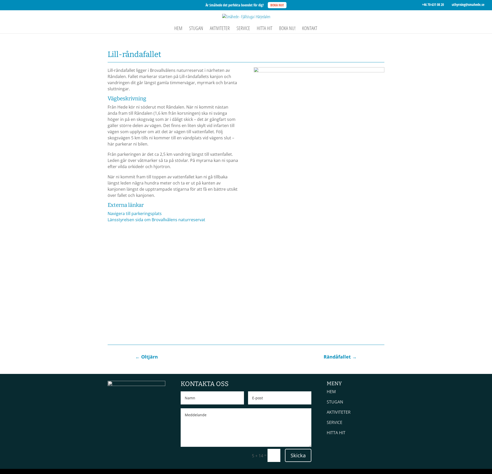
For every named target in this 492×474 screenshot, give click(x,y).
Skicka (298, 455)
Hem (178, 29)
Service (243, 29)
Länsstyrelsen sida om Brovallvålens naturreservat (156, 220)
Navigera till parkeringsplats (135, 213)
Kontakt (309, 29)
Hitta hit (264, 29)
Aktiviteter (220, 29)
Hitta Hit (336, 433)
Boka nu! (287, 29)
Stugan (196, 29)
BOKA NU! (277, 5)
